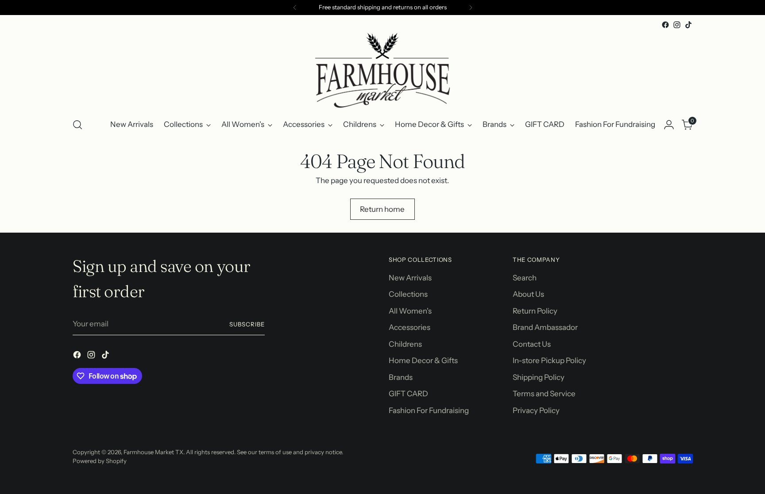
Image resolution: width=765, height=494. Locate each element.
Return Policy (535, 310)
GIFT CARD (408, 393)
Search (525, 277)
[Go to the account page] (669, 125)
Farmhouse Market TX (153, 452)
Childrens (405, 344)
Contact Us (532, 344)
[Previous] (295, 7)
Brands (401, 377)
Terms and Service (544, 393)
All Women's (410, 310)
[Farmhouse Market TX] (382, 70)
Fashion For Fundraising (429, 410)
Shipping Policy (538, 377)
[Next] (470, 7)
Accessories (409, 327)
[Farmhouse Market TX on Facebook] (665, 25)
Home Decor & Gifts (423, 360)
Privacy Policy (536, 410)
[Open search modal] (77, 125)
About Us (528, 294)
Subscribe (247, 324)
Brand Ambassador (545, 327)
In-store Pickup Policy (549, 360)
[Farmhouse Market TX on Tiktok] (688, 25)
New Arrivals (410, 277)
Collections (408, 294)
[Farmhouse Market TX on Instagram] (677, 25)
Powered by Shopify (100, 460)
